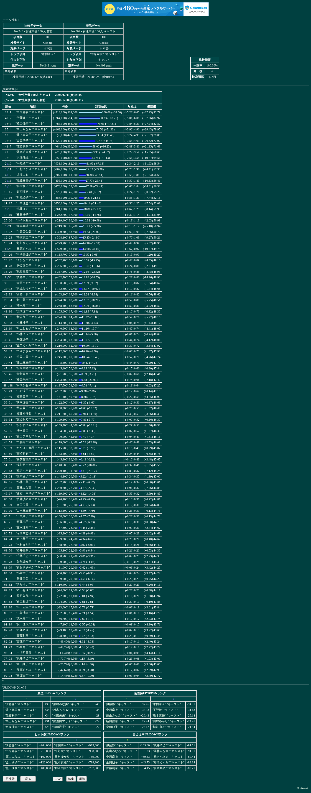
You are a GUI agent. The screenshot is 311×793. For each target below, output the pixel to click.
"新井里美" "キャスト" (29, 578)
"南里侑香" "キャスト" (29, 504)
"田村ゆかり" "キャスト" (31, 169)
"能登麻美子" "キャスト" (31, 180)
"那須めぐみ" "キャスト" (31, 669)
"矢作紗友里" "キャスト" (31, 561)
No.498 (100, 65)
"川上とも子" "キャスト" (31, 328)
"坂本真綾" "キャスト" (29, 226)
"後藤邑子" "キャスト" (29, 277)
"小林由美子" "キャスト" (31, 482)
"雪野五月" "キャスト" (29, 374)
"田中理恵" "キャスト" (29, 203)
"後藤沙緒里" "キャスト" (31, 499)
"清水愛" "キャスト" (28, 305)
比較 (53, 65)
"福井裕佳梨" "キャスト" (31, 413)
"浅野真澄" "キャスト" (29, 271)
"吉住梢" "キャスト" (28, 641)
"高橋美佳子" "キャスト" (31, 254)
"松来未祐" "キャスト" (29, 368)
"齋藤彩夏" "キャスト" (29, 635)
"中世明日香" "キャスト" (31, 652)
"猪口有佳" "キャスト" (29, 590)
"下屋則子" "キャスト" (29, 516)
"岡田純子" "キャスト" (29, 664)
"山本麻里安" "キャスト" (31, 510)
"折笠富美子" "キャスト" (31, 265)
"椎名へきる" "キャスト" (31, 470)
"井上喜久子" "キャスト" (31, 135)
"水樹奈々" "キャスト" (29, 186)
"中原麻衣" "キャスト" (29, 112)
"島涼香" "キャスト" (28, 675)
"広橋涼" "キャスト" (28, 311)
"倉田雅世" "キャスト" (29, 601)
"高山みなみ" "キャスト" (31, 129)
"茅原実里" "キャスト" (29, 237)
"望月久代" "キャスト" (29, 595)
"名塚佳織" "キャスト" (29, 157)
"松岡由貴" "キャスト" (29, 356)
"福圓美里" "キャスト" (29, 396)
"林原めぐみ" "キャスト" (31, 248)
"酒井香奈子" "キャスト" (31, 550)
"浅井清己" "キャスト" (29, 658)
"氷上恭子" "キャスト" (29, 539)
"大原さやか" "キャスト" (31, 283)
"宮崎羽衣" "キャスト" (29, 453)
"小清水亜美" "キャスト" (31, 220)
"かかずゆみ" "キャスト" (31, 425)
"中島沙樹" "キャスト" (29, 613)
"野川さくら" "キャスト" (31, 243)
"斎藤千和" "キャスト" (29, 294)
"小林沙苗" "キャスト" (29, 322)
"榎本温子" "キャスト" (29, 476)
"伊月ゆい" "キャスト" (29, 584)
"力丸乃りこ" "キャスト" (31, 630)
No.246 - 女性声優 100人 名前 (33, 31)
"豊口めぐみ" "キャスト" (31, 345)
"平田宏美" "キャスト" (29, 607)
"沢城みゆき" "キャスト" (31, 288)
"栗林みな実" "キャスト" (31, 487)
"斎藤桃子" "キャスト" (29, 522)
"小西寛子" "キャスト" (29, 647)
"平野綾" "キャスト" (28, 163)
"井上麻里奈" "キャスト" (31, 362)
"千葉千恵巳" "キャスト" (31, 556)
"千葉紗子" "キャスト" (29, 339)
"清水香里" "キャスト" (29, 430)
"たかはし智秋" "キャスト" (32, 448)
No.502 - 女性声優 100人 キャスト (93, 31)
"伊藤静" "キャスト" (28, 117)
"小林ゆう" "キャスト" (29, 334)
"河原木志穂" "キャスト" (31, 533)
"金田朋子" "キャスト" (29, 140)
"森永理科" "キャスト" (29, 527)
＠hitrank (302, 788)
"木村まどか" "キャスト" (31, 544)
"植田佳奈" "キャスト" (29, 123)
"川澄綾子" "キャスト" (29, 197)
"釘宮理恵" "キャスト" (29, 191)
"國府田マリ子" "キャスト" (32, 493)
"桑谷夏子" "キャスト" (29, 408)
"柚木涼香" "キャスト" (29, 402)
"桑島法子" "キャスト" (29, 214)
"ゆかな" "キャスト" (28, 260)
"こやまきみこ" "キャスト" (32, 351)
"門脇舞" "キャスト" (28, 442)
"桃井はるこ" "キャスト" (31, 209)
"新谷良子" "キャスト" (29, 317)
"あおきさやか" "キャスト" (32, 567)
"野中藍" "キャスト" (28, 300)
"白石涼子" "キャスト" (29, 391)
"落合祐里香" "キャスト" (31, 152)
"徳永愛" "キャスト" (28, 618)
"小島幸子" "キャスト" (29, 573)
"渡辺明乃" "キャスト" (29, 419)
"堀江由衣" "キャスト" (29, 174)
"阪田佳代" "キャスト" (29, 624)
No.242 (44, 65)
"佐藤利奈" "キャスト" (29, 146)
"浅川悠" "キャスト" (28, 465)
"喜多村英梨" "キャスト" (31, 459)
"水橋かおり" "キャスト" (31, 385)
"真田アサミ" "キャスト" (31, 436)
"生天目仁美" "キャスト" (31, 231)
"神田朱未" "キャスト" (29, 379)
